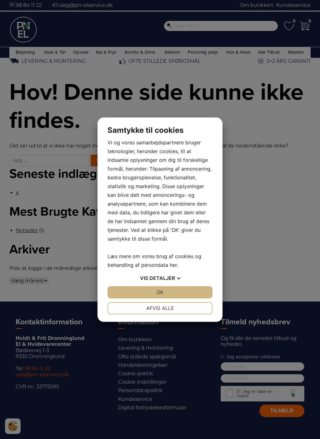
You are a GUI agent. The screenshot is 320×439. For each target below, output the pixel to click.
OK (160, 292)
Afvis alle (160, 308)
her (173, 265)
